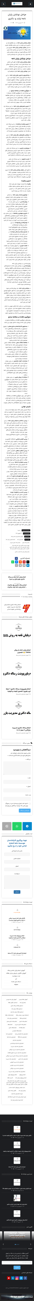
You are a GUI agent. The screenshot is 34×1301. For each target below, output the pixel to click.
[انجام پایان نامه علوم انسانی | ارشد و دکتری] (17, 1198)
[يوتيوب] (8, 1278)
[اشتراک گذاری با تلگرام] (27, 565)
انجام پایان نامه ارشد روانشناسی (17, 1043)
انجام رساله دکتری (25, 542)
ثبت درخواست (16, 976)
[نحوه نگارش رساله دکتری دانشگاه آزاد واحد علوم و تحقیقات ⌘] (17, 1182)
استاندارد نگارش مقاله (12, 1002)
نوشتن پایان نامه (22, 71)
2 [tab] (16, 1244)
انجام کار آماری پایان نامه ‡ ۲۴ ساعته (17, 953)
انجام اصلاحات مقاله (9, 1015)
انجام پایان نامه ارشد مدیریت (17, 1046)
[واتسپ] (17, 826)
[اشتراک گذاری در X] (27, 561)
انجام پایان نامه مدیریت (11, 1059)
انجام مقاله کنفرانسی (16, 1031)
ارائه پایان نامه (23, 1002)
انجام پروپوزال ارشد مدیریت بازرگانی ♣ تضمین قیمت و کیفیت (17, 1151)
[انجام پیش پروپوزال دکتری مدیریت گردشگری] (17, 1213)
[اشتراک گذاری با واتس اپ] (12, 561)
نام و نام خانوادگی (17, 851)
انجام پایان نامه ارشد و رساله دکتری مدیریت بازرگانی (17, 1056)
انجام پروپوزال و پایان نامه (20, 1078)
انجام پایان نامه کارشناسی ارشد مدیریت (17, 1071)
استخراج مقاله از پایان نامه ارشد (16, 1012)
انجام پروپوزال (22, 1075)
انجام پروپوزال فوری (12, 1075)
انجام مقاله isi (22, 1028)
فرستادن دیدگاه (24, 811)
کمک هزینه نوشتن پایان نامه (17, 1100)
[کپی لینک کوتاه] (16, 565)
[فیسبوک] (25, 1278)
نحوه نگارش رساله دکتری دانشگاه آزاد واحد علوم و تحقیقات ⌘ (17, 1188)
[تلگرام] (27, 826)
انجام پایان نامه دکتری (23, 1059)
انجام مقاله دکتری (13, 1028)
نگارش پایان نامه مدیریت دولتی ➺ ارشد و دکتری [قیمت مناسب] (17, 1135)
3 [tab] (17, 1244)
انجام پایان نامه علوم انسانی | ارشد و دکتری (17, 1204)
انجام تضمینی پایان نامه (10, 539)
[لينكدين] (13, 1278)
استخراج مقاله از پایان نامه (16, 1009)
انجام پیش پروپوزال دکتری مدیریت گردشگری (17, 1220)
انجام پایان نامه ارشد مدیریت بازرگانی (17, 1049)
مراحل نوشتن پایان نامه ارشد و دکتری (22, 552)
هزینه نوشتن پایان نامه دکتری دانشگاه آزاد (17, 1097)
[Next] (30, 1244)
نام (29, 778)
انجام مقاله (10, 1024)
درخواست (17, 874)
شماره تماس (17, 859)
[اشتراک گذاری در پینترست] (24, 561)
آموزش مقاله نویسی (23, 999)
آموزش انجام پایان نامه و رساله (17, 536)
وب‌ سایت (28, 795)
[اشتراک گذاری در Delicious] (16, 561)
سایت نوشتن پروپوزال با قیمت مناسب (17, 1087)
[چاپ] (20, 565)
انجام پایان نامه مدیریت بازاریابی (17, 1065)
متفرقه (16, 984)
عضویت (17, 1267)
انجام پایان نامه (20, 539)
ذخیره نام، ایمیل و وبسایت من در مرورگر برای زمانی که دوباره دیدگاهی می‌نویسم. (16, 804)
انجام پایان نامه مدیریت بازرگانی (17, 1068)
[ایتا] (7, 826)
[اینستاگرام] (17, 1278)
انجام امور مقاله (23, 1018)
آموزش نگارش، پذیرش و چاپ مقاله (16, 973)
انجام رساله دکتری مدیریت (15, 542)
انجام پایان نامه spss (11, 1037)
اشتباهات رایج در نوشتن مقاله (22, 1015)
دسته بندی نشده (16, 982)
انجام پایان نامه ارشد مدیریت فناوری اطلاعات (17, 1053)
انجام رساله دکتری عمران (12, 1021)
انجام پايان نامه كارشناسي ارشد (21, 1034)
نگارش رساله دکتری (12, 1090)
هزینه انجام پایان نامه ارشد (17, 1094)
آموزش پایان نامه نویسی (11, 999)
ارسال (17, 892)
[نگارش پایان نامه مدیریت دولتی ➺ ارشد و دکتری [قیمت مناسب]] (17, 912)
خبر (16, 979)
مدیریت (18, 530)
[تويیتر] (21, 1278)
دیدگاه (28, 759)
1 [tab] (15, 1244)
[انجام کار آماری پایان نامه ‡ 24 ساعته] (17, 947)
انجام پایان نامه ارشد (17, 1040)
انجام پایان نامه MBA (22, 1037)
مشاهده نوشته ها (27, 597)
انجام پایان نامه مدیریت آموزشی (17, 1062)
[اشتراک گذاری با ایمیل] (24, 565)
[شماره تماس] (17, 1297)
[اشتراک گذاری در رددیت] (20, 561)
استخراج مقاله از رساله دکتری (17, 1006)
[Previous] (3, 1244)
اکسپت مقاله (10, 1078)
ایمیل (28, 786)
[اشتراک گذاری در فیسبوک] (16, 558)
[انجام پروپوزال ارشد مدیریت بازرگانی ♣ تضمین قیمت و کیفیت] (17, 929)
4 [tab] (18, 1244)
